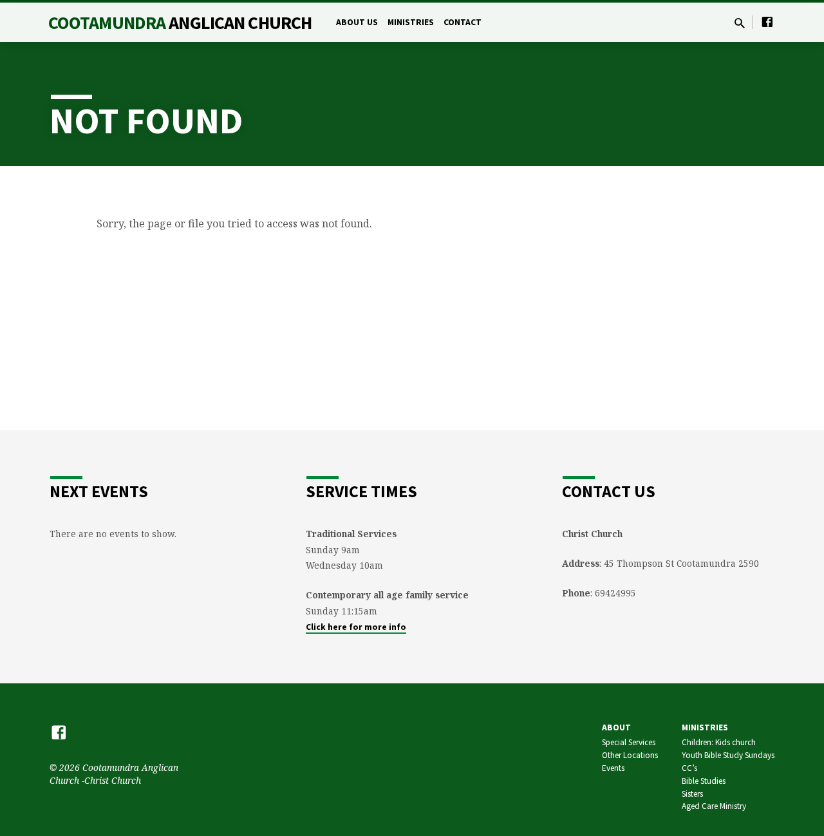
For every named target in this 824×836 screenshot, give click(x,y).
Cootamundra (180, 22)
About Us (357, 22)
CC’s (689, 768)
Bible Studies (704, 780)
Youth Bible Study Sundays (728, 755)
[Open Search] (740, 23)
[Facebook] (767, 21)
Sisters (692, 793)
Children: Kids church (719, 742)
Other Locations (630, 755)
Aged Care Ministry (714, 806)
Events (613, 768)
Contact (463, 22)
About (616, 727)
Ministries (411, 22)
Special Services (628, 742)
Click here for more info (356, 627)
